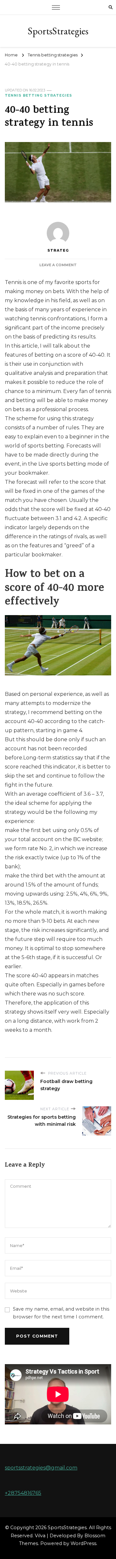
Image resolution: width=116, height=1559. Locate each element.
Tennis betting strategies (38, 95)
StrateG (58, 250)
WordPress (83, 1543)
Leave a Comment (58, 265)
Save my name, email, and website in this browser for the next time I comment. (61, 1312)
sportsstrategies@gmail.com (41, 1468)
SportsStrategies (58, 31)
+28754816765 (23, 1493)
